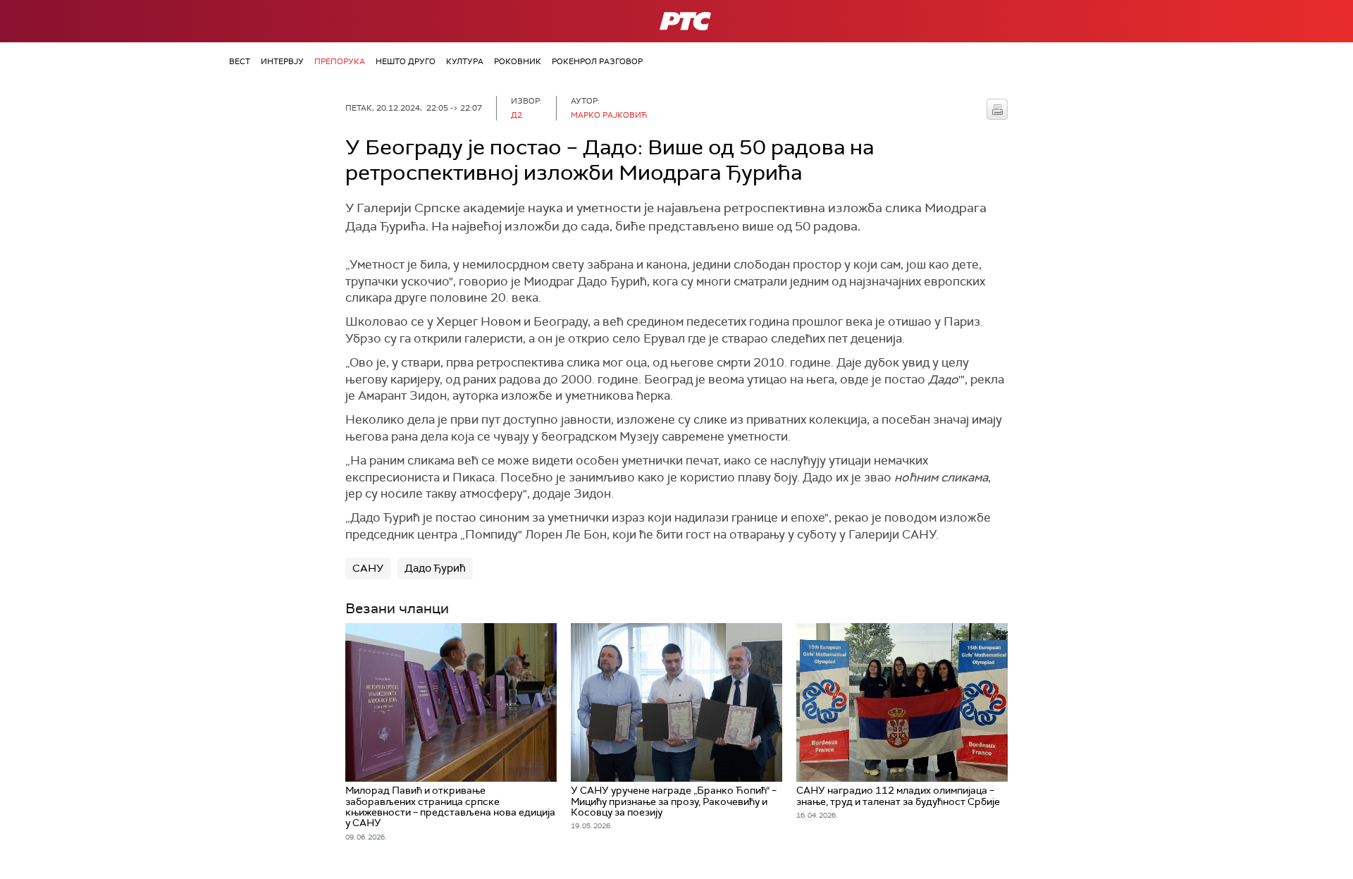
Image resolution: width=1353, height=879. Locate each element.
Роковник (517, 61)
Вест (239, 61)
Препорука (339, 61)
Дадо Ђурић (435, 568)
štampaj (997, 109)
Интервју (282, 61)
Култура (464, 61)
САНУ (367, 568)
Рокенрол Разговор (597, 61)
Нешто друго (405, 61)
